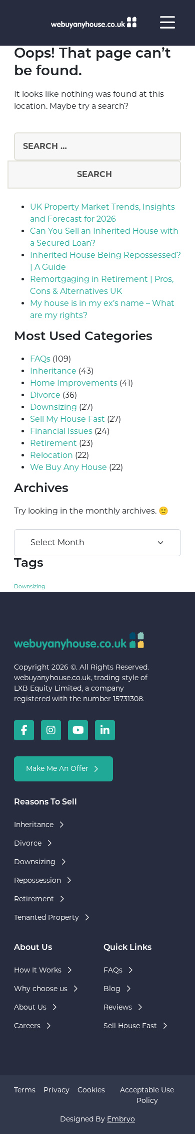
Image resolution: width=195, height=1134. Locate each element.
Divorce (45, 395)
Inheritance (53, 371)
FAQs (40, 359)
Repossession (37, 880)
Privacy (57, 1089)
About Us (30, 1007)
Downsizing (53, 407)
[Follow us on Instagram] (51, 730)
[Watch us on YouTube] (78, 730)
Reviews (118, 1007)
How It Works (38, 970)
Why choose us (41, 988)
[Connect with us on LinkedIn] (105, 730)
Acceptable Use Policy (147, 1095)
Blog (112, 988)
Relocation (51, 455)
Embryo (121, 1118)
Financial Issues (61, 431)
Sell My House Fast (67, 419)
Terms (25, 1089)
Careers (27, 1025)
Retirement (53, 443)
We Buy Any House (68, 467)
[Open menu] (167, 22)
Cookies (91, 1089)
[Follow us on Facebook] (24, 730)
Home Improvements (74, 383)
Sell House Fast (130, 1025)
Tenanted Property (46, 917)
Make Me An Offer (57, 768)
